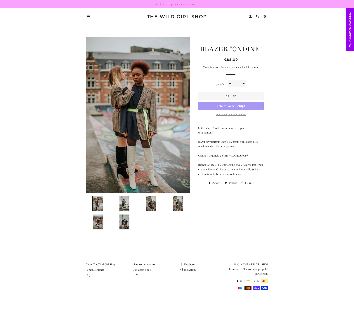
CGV (135, 275)
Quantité (220, 84)
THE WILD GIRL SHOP (177, 16)
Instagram (189, 269)
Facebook (189, 264)
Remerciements (95, 269)
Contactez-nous (142, 269)
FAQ (88, 275)
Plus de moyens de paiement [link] (231, 114)
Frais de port (228, 67)
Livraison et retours (144, 264)
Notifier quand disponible (349, 30)
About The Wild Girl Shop (100, 264)
